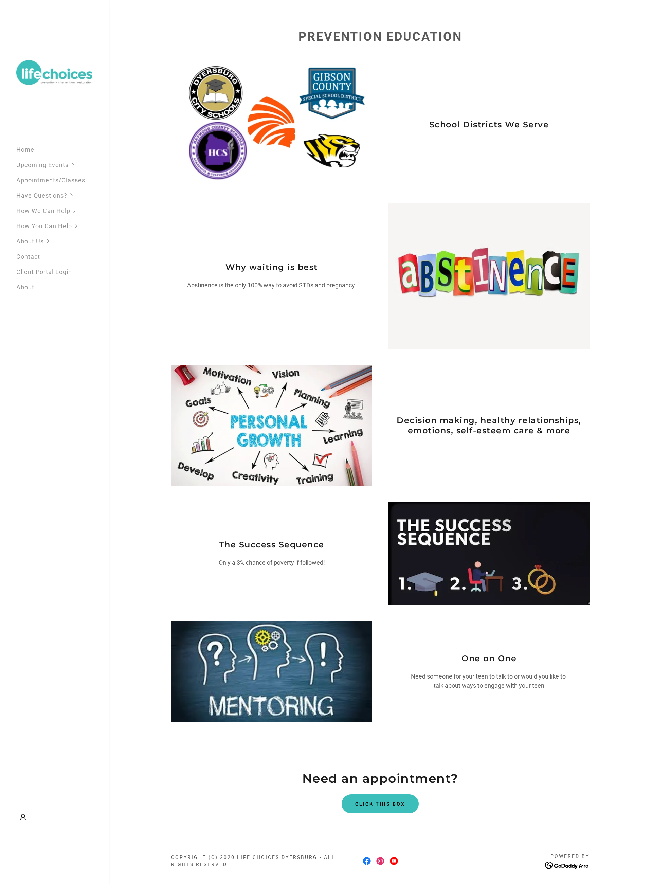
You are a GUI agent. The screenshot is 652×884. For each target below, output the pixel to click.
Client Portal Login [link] (44, 271)
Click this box (380, 804)
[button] (62, 165)
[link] (54, 71)
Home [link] (25, 149)
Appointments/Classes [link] (50, 180)
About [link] (25, 287)
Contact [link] (28, 256)
